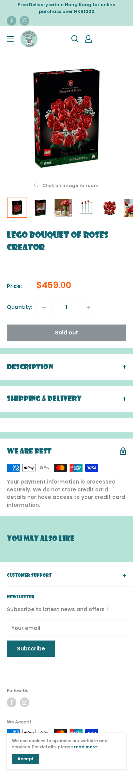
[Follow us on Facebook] (11, 21)
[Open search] (75, 39)
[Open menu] (10, 39)
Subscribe (31, 648)
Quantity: (19, 307)
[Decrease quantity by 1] (44, 307)
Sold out (66, 332)
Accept (25, 759)
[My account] (88, 39)
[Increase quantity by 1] (89, 307)
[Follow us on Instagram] (24, 21)
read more (85, 747)
